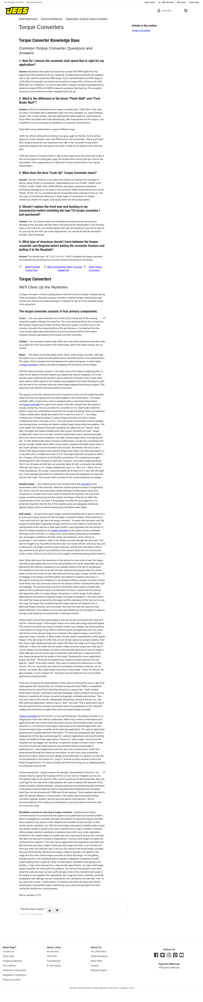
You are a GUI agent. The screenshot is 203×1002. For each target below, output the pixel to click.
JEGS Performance (28, 18)
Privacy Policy (112, 988)
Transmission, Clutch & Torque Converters (86, 18)
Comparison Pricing (126, 988)
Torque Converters (141, 30)
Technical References (51, 18)
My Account (53, 951)
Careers (95, 965)
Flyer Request (53, 960)
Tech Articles (9, 965)
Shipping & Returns (12, 960)
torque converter (29, 364)
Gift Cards (52, 956)
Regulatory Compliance (14, 975)
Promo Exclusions (12, 979)
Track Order (8, 956)
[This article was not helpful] (57, 910)
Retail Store (96, 960)
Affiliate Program (99, 970)
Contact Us (8, 951)
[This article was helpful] (49, 910)
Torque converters (28, 716)
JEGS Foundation (99, 956)
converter (85, 484)
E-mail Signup (54, 965)
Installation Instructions (14, 970)
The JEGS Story (98, 951)
